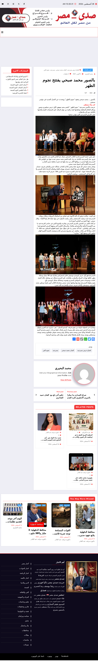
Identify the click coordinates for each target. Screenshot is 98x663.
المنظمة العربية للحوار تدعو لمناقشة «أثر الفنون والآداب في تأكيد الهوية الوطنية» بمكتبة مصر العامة (82, 436)
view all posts (65, 380)
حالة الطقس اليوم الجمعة (18, 90)
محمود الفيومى (57, 601)
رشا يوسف (49, 586)
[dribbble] (13, 4)
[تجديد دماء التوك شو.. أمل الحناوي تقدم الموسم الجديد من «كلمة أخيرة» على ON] (49, 422)
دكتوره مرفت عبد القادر (52, 432)
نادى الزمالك (43, 601)
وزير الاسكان (38, 604)
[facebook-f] (24, 4)
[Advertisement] (49, 51)
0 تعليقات (66, 74)
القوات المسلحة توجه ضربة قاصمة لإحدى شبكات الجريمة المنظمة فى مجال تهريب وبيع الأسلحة (61, 532)
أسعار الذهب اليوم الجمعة (18, 85)
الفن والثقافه (87, 70)
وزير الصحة (52, 607)
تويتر (56, 656)
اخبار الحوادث (24, 568)
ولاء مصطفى (45, 607)
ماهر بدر (40, 599)
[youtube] (3, 4)
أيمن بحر (57, 572)
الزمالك (50, 575)
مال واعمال (25, 625)
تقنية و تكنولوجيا (23, 611)
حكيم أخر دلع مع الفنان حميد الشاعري (51, 396)
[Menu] (2, 32)
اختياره (53, 228)
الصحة (26, 587)
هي (87, 275)
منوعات (26, 644)
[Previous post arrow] (94, 394)
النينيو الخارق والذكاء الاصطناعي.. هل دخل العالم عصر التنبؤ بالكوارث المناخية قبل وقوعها (16, 79)
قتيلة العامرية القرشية (20, 93)
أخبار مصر (66, 505)
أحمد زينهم (54, 569)
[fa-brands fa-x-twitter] (19, 4)
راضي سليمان (57, 586)
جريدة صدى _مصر (49, 579)
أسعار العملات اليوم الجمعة (18, 87)
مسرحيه (52, 70)
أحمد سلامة (46, 569)
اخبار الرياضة (24, 573)
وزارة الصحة (44, 604)
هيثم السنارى (52, 604)
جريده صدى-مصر (40, 579)
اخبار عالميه (52, 572)
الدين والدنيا (25, 583)
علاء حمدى (60, 598)
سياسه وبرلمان (23, 616)
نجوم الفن (46, 70)
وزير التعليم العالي (60, 607)
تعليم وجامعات (24, 602)
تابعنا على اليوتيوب (37, 656)
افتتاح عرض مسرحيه (73, 70)
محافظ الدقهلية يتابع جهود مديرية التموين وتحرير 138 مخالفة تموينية (85, 533)
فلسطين (54, 599)
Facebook (64, 656)
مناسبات (26, 640)
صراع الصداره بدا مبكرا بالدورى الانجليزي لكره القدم (78, 396)
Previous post (72, 392)
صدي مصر (41, 595)
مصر (51, 601)
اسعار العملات (42, 572)
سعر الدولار (49, 590)
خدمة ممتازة (19, 103)
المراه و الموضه (23, 597)
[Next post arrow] (36, 394)
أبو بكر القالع (60, 569)
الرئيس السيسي (56, 575)
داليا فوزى (42, 582)
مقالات (47, 601)
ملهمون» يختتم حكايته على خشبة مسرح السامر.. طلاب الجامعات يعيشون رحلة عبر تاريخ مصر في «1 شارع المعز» (82, 479)
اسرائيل (46, 572)
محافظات (38, 505)
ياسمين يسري (58, 609)
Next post (60, 392)
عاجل (19, 505)
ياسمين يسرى (37, 607)
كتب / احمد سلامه (47, 598)
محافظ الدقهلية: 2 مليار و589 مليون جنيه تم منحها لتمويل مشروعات (37, 531)
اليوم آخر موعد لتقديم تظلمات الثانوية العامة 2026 (15, 520)
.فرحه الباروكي (86, 432)
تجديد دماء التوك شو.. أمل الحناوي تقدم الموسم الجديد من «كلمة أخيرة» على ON (51, 439)
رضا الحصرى (38, 586)
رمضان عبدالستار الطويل (58, 590)
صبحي (59, 107)
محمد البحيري (89, 74)
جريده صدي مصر (56, 582)
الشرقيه (46, 575)
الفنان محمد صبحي (61, 70)
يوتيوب (49, 656)
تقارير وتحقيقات (23, 606)
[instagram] (8, 4)
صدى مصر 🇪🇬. (52, 595)
